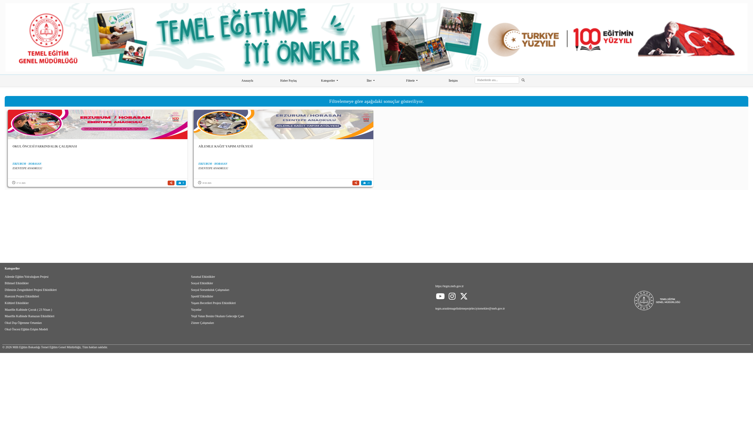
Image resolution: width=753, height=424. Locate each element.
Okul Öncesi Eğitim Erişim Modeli (26, 329)
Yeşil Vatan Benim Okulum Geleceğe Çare (217, 316)
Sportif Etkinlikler (202, 296)
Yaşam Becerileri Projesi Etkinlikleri (213, 303)
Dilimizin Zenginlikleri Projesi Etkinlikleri (31, 290)
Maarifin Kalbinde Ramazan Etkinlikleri (29, 316)
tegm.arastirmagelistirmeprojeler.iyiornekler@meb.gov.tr (470, 308)
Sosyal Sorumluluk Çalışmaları (210, 290)
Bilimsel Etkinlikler (17, 283)
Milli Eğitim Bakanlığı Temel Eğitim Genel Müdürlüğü (47, 347)
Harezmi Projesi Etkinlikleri (22, 296)
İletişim (453, 80)
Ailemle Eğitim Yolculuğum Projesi (26, 276)
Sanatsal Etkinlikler (203, 276)
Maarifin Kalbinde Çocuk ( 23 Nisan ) (28, 309)
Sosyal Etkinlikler (202, 283)
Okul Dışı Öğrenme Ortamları (23, 322)
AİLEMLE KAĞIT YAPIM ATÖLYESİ (225, 146)
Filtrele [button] (411, 80)
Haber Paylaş (288, 80)
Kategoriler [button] (328, 80)
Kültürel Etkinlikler (17, 303)
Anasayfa (247, 80)
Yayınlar (196, 309)
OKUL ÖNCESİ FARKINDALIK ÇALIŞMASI (45, 146)
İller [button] (369, 80)
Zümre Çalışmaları (202, 322)
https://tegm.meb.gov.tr (449, 286)
